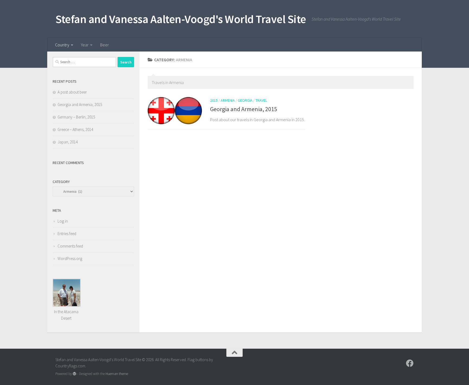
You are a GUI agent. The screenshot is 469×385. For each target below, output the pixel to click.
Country (62, 44)
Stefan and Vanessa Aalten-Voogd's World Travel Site (180, 19)
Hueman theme (117, 373)
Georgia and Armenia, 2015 (243, 109)
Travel (261, 100)
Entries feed (67, 233)
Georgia (245, 100)
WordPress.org (70, 258)
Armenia (228, 100)
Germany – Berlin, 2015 (76, 117)
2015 (214, 100)
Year (84, 44)
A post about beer (72, 92)
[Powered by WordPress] (74, 374)
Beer (104, 44)
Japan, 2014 (68, 142)
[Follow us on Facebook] (410, 363)
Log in (63, 221)
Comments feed (70, 246)
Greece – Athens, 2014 (75, 129)
